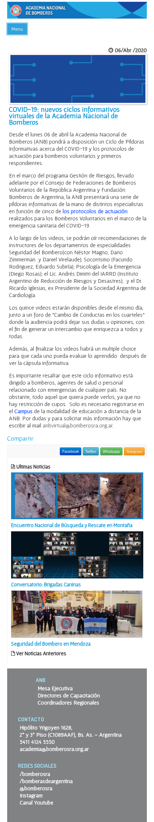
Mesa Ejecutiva (55, 688)
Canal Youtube (36, 802)
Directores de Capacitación (69, 695)
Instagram (31, 795)
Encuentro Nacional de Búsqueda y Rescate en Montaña (72, 525)
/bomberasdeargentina (46, 781)
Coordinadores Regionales (68, 702)
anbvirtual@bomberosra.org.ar (77, 425)
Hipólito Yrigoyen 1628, (46, 727)
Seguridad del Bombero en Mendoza (51, 644)
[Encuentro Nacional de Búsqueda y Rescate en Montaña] (77, 495)
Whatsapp (111, 451)
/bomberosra (35, 774)
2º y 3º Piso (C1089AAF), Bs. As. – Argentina (71, 734)
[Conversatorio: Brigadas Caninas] (77, 554)
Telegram (134, 451)
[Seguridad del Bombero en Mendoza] (77, 613)
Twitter (90, 451)
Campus (23, 411)
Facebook (70, 451)
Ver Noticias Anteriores (40, 653)
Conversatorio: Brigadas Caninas (46, 584)
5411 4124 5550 (37, 741)
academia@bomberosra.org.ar (54, 749)
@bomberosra (36, 788)
